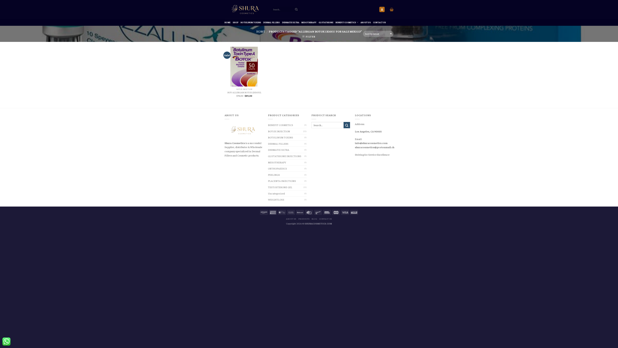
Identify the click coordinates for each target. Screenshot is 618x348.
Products (304, 219)
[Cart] (391, 9)
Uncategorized (276, 193)
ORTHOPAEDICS (277, 168)
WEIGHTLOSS (276, 199)
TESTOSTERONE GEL (280, 187)
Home (227, 22)
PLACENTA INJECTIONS (282, 180)
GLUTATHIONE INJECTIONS (284, 156)
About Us (365, 22)
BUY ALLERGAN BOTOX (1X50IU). (244, 92)
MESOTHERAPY (308, 22)
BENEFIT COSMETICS (346, 22)
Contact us (379, 22)
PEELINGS (274, 174)
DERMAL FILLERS (271, 22)
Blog (314, 219)
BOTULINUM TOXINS (251, 22)
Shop (235, 22)
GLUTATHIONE (326, 22)
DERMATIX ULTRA (290, 22)
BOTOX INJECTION (279, 131)
